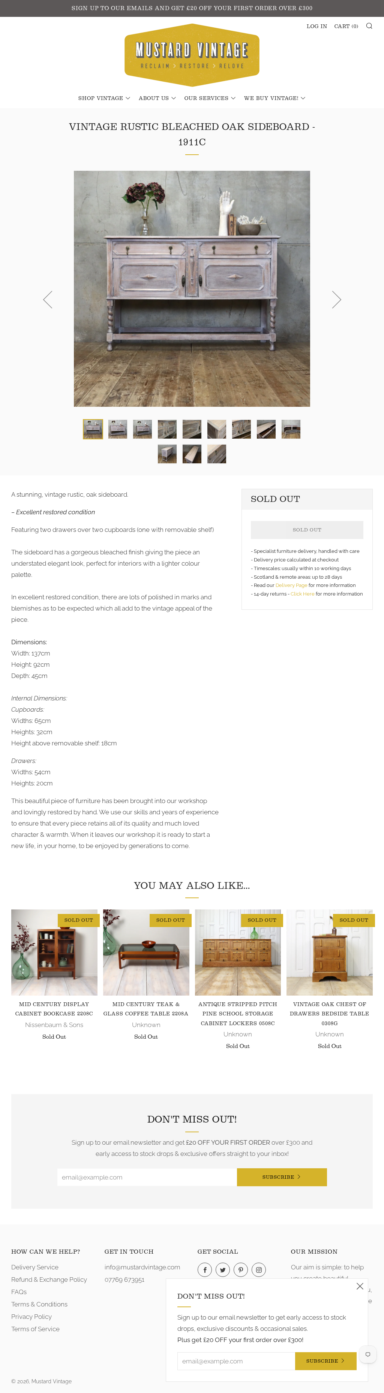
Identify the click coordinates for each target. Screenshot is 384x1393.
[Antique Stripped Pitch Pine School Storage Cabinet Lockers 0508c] (238, 952)
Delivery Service (34, 1267)
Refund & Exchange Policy (49, 1279)
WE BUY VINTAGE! (271, 99)
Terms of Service (35, 1329)
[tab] (93, 429)
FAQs (19, 1292)
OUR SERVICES (206, 99)
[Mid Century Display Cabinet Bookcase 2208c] (54, 952)
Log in (317, 27)
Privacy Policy (31, 1316)
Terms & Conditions (39, 1304)
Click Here (303, 594)
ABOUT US (154, 99)
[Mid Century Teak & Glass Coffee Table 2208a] (146, 952)
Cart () (346, 27)
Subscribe (278, 1177)
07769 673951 (124, 1279)
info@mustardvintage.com (142, 1267)
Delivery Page (292, 585)
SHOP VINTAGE (100, 99)
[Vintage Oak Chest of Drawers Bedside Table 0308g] (329, 952)
